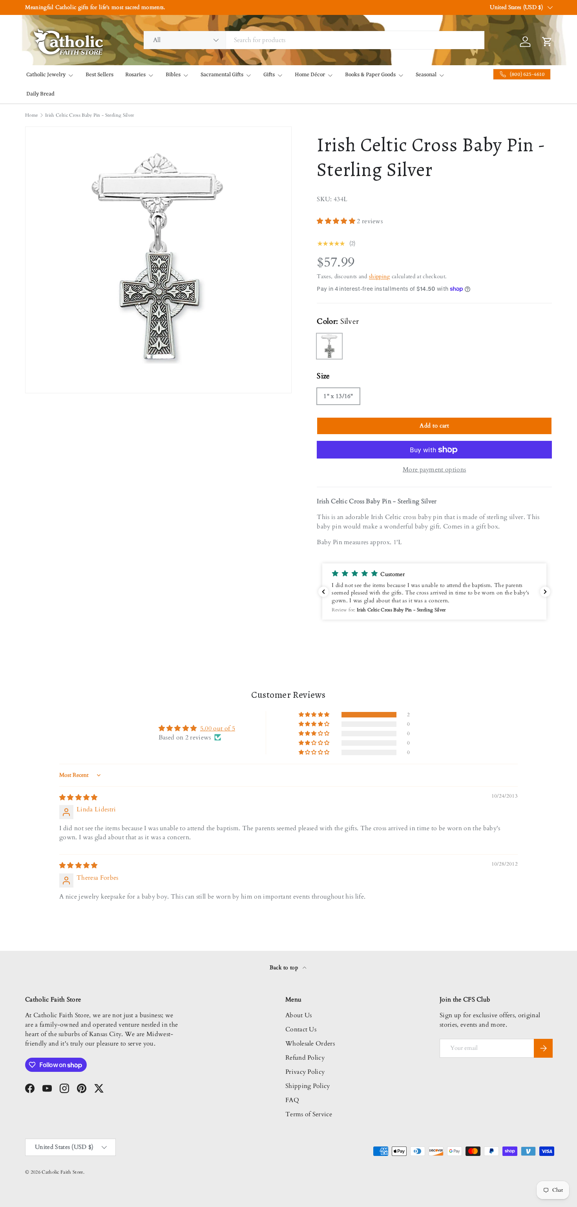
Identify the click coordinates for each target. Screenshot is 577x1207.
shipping (379, 276)
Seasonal (426, 75)
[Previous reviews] (323, 592)
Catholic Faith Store (62, 1172)
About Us (298, 1015)
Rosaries (135, 75)
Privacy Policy (305, 1072)
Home (31, 115)
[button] (337, 221)
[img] (78, 797)
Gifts (269, 75)
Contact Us (300, 1029)
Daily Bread (40, 94)
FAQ (292, 1100)
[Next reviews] (545, 592)
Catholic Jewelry (46, 75)
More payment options (434, 469)
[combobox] (314, 40)
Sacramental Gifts (222, 75)
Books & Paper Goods (370, 75)
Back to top (285, 967)
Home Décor (310, 75)
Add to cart (434, 425)
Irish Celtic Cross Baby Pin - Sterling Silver (89, 115)
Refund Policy (305, 1057)
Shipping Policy (307, 1086)
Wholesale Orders (310, 1043)
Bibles (173, 75)
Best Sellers (99, 75)
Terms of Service (308, 1114)
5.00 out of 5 (217, 728)
